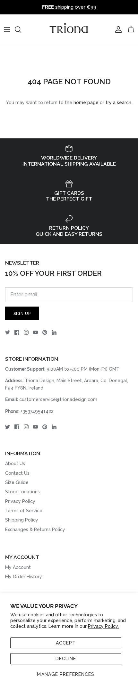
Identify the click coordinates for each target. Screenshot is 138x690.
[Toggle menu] (7, 29)
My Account (18, 567)
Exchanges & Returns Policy (35, 529)
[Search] (21, 29)
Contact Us (17, 473)
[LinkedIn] (54, 332)
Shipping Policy (21, 519)
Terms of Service (23, 510)
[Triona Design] (69, 30)
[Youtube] (35, 332)
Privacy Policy (20, 501)
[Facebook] (16, 332)
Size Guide (17, 482)
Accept (66, 642)
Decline (66, 658)
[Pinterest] (44, 332)
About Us (15, 463)
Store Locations (22, 491)
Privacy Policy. (103, 626)
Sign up (22, 313)
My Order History (23, 576)
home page (86, 102)
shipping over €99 (69, 7)
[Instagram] (26, 332)
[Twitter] (7, 332)
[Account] (117, 29)
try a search (118, 102)
